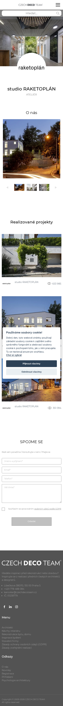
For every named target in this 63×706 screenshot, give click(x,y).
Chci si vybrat (14, 355)
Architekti (7, 627)
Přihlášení (7, 677)
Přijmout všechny (31, 363)
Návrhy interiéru (11, 630)
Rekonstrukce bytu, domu (16, 634)
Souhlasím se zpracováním (34, 509)
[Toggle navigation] (57, 5)
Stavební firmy (10, 641)
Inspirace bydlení (11, 637)
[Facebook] (4, 607)
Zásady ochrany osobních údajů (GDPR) (24, 644)
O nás (5, 666)
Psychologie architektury (16, 680)
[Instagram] (16, 607)
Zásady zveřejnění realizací (17, 647)
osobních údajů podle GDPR (47, 509)
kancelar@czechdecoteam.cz (20, 592)
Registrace (8, 673)
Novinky (6, 670)
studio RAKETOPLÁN (26, 282)
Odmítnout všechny (31, 371)
